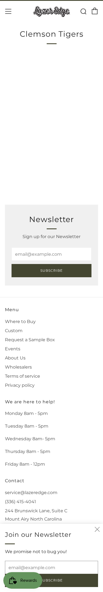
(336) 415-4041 (20, 501)
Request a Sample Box (30, 339)
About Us (15, 358)
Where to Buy (20, 321)
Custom (14, 330)
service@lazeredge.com (31, 492)
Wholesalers (18, 367)
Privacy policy (20, 385)
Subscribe (51, 270)
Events (12, 348)
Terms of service (22, 376)
